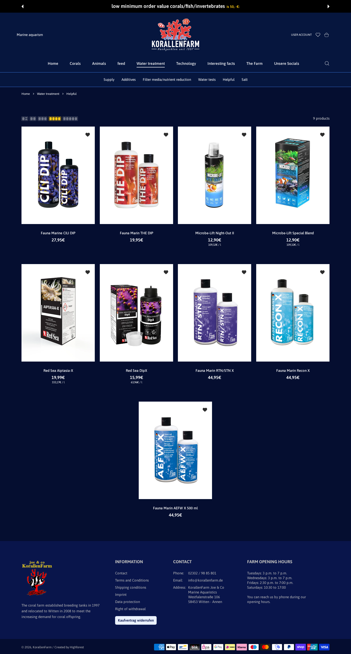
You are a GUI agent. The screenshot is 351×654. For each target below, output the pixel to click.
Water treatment (48, 94)
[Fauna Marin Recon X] (293, 313)
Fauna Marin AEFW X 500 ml (175, 508)
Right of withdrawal (130, 609)
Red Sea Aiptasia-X (58, 370)
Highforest (77, 647)
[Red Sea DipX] (136, 313)
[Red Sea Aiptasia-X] (58, 313)
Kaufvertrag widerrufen (136, 620)
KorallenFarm (42, 647)
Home (25, 94)
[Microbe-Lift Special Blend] (293, 175)
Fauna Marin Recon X (292, 370)
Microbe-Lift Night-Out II (214, 233)
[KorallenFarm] (175, 35)
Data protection (127, 602)
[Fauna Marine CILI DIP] (58, 175)
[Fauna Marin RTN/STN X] (214, 313)
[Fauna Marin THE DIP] (136, 175)
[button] (22, 6)
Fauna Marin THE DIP (136, 233)
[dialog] (327, 63)
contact (121, 573)
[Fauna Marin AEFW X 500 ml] (175, 450)
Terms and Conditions (132, 580)
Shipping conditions (130, 587)
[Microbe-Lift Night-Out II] (214, 175)
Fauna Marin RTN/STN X (215, 370)
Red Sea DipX (136, 370)
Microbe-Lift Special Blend (293, 233)
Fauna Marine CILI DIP (58, 233)
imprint (121, 595)
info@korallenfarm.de (205, 580)
